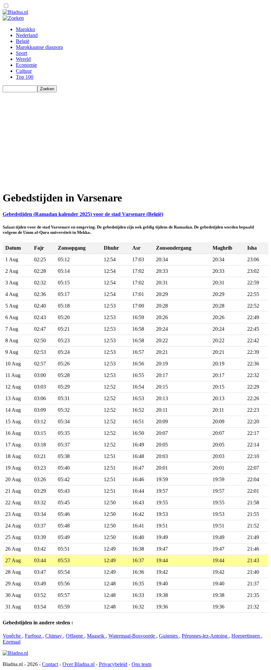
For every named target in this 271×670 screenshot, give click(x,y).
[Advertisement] (135, 138)
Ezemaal (11, 642)
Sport (21, 53)
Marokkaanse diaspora (39, 47)
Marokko (25, 29)
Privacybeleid (113, 664)
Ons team (141, 664)
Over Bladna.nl (78, 664)
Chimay (54, 636)
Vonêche (12, 636)
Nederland (27, 35)
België (22, 41)
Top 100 (24, 77)
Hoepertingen (246, 636)
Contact (50, 664)
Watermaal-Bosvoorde (132, 636)
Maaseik (96, 636)
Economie (26, 65)
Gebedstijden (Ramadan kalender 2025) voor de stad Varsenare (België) (83, 214)
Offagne (75, 636)
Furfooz (34, 636)
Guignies (169, 636)
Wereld (23, 59)
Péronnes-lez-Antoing (205, 636)
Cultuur (24, 71)
